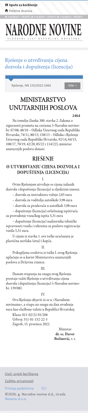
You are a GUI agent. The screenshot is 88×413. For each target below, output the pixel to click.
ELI (44, 389)
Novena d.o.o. (16, 399)
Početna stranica (20, 11)
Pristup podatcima (19, 389)
